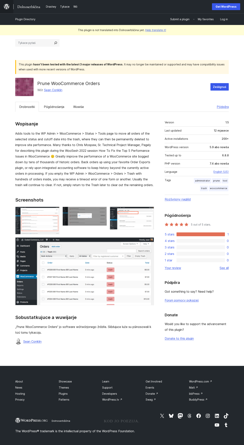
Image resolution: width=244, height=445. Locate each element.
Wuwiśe (78, 107)
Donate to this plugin (179, 338)
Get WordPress (226, 6)
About (19, 381)
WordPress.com (200, 381)
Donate (152, 393)
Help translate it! (155, 30)
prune (216, 180)
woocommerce (218, 188)
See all (224, 268)
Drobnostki (27, 107)
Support (107, 387)
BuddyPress (198, 399)
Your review (173, 268)
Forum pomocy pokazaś (182, 300)
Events (150, 387)
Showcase (65, 381)
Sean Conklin (53, 90)
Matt (193, 387)
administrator (202, 180)
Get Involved (154, 381)
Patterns (64, 399)
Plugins (63, 393)
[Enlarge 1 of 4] (54, 212)
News (18, 387)
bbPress (196, 393)
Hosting (20, 393)
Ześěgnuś (219, 86)
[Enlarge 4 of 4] (149, 242)
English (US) (221, 171)
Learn (105, 381)
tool (225, 180)
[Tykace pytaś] (55, 43)
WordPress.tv (112, 399)
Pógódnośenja (54, 107)
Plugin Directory (25, 19)
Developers (109, 393)
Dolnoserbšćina (61, 420)
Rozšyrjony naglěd (178, 199)
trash (204, 188)
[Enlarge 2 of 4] (102, 212)
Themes (64, 387)
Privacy (20, 399)
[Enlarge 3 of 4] (149, 212)
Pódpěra (223, 107)
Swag (151, 399)
